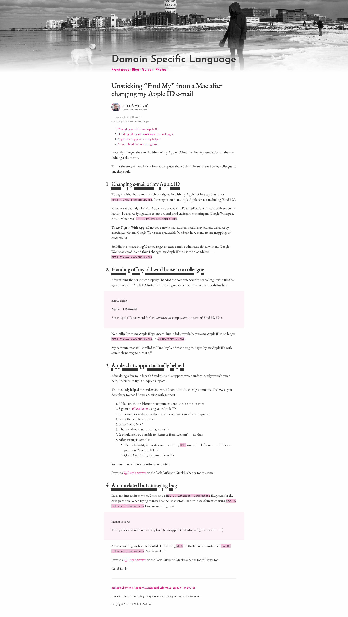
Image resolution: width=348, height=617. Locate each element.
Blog (135, 69)
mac (140, 121)
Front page (120, 69)
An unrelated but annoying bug (137, 144)
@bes (177, 588)
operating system (120, 121)
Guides (147, 69)
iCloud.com (140, 408)
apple (147, 121)
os (135, 121)
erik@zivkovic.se (122, 588)
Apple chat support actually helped (138, 139)
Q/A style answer (135, 472)
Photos (161, 69)
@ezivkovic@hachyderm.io (153, 588)
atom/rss (189, 588)
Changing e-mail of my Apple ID (138, 129)
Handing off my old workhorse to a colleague (145, 134)
